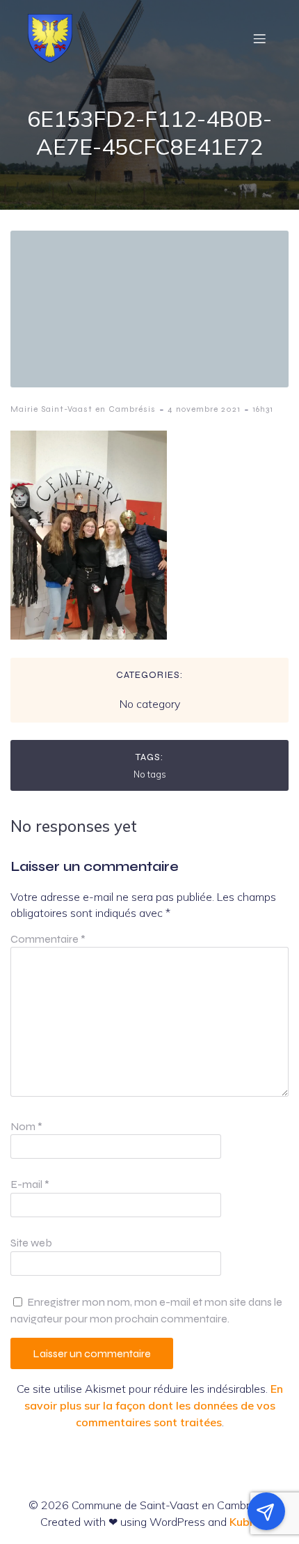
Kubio (244, 1522)
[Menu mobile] (259, 38)
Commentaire (48, 938)
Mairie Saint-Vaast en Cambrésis (83, 409)
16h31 (262, 409)
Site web (31, 1242)
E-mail (29, 1184)
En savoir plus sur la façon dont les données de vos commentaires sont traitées (153, 1405)
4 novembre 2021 (204, 409)
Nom (26, 1126)
